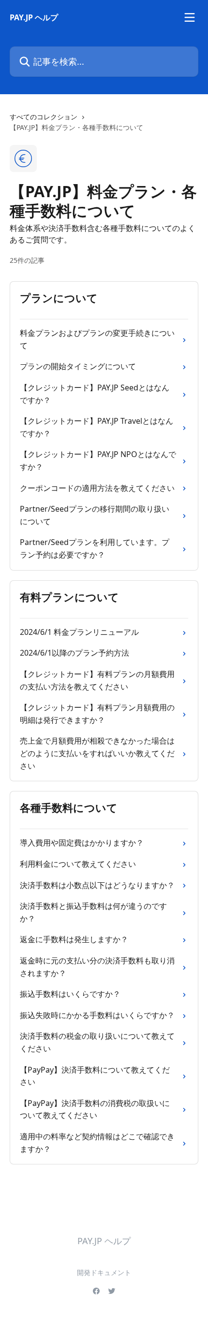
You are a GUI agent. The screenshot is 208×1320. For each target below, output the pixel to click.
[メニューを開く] (189, 17)
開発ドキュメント (104, 1272)
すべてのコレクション (43, 116)
